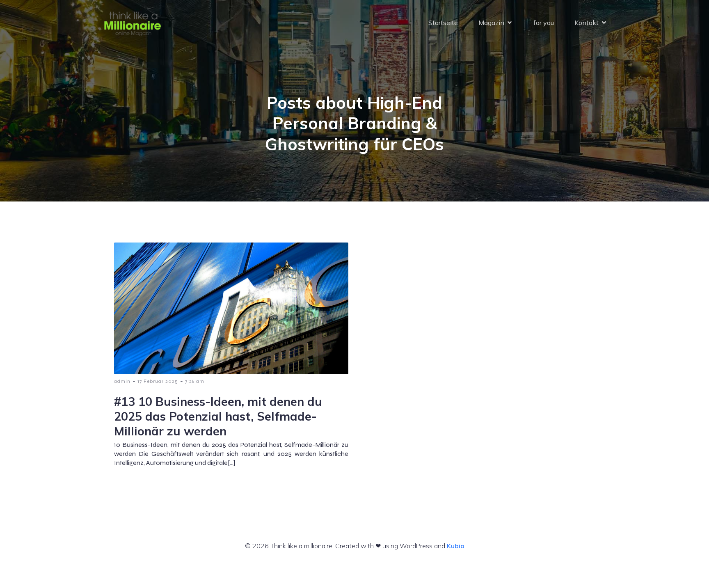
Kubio (455, 546)
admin (122, 381)
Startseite (443, 22)
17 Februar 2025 (157, 381)
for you (543, 22)
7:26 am (194, 381)
